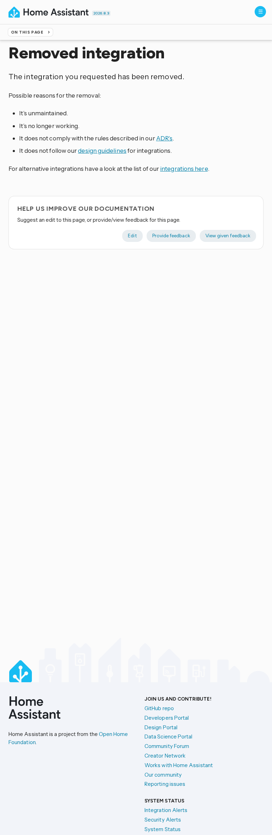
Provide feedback (171, 235)
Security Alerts (162, 819)
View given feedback (227, 235)
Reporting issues (164, 784)
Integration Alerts (165, 810)
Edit (132, 235)
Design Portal (160, 727)
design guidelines (102, 150)
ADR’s (164, 138)
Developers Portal (166, 717)
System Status (162, 829)
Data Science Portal (168, 736)
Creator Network (165, 755)
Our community (163, 774)
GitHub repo (159, 708)
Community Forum (166, 746)
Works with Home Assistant (178, 765)
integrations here (184, 168)
